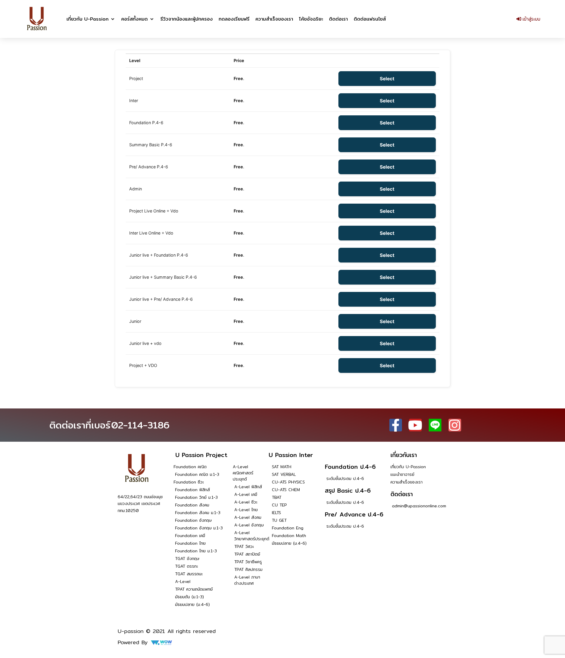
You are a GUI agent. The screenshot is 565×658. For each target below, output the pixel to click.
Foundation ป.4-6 (350, 466)
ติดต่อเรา (401, 494)
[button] (91, 19)
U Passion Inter (291, 454)
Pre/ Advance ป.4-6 (354, 514)
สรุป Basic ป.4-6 (348, 490)
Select (387, 79)
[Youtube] (415, 425)
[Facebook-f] (395, 425)
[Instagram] (454, 425)
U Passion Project (201, 454)
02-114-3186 (140, 425)
